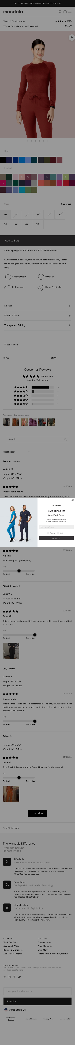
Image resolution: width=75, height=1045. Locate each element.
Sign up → (56, 538)
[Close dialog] (73, 500)
